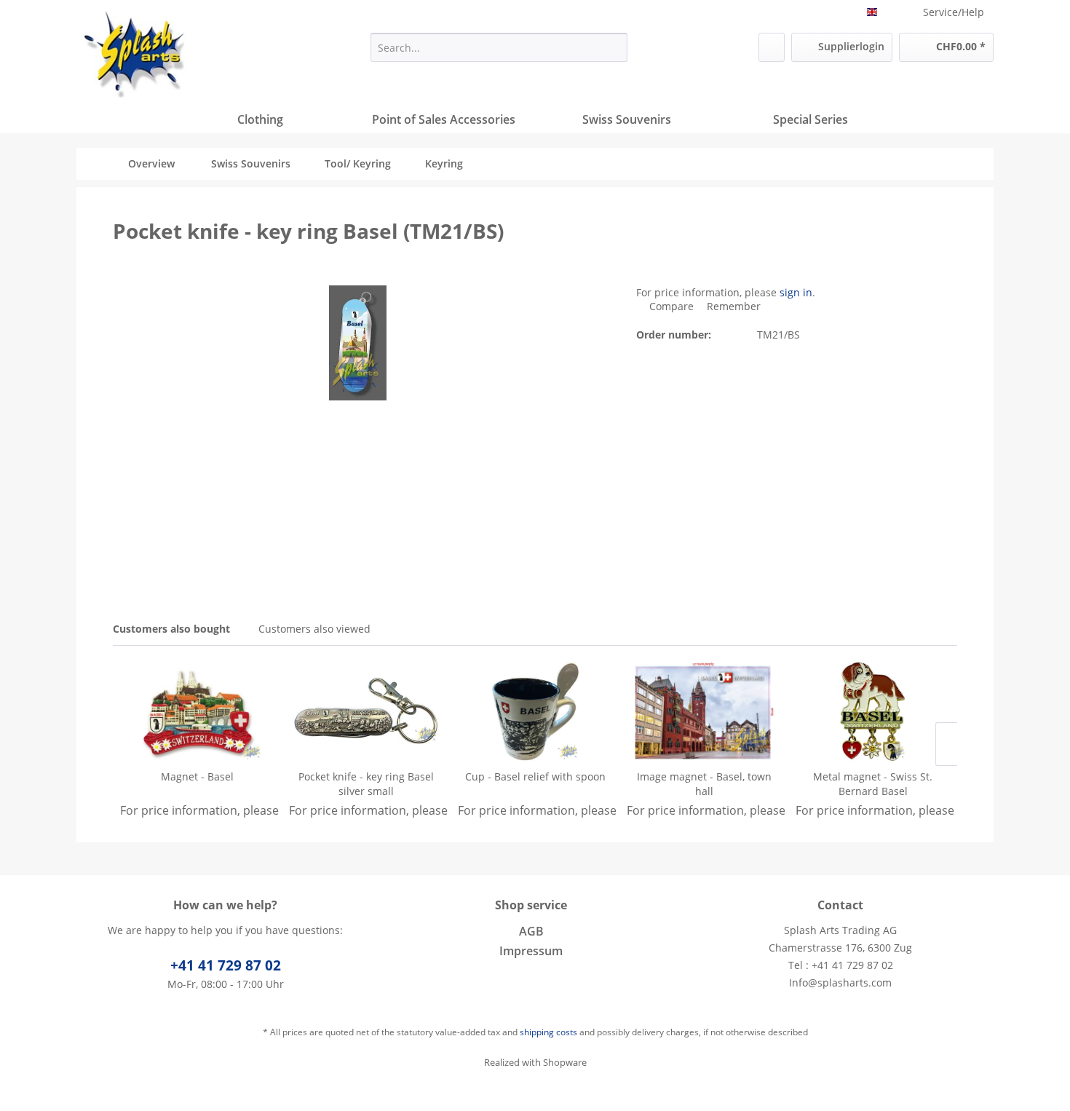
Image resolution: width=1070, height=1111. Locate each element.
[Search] (614, 47)
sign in (796, 292)
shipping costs (548, 1032)
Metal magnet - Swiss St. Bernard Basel (872, 784)
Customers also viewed (314, 629)
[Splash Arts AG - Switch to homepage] (135, 54)
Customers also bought (171, 629)
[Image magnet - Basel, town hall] (704, 711)
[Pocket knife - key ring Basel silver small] (366, 711)
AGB (531, 931)
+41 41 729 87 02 (225, 965)
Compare (670, 306)
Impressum (531, 951)
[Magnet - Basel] (197, 711)
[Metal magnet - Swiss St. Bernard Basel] (873, 711)
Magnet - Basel (197, 776)
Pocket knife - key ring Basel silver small (366, 784)
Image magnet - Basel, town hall (704, 784)
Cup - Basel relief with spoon (535, 776)
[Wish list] (771, 47)
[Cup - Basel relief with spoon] (535, 711)
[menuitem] (498, 47)
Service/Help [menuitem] (953, 12)
